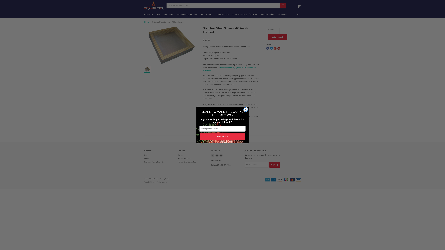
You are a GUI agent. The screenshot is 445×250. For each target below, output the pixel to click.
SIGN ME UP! (222, 137)
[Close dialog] (246, 110)
